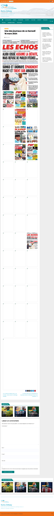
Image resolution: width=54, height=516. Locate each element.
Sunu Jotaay (6, 11)
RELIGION (45, 19)
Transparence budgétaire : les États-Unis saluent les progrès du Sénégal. (47, 40)
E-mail (3, 454)
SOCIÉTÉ (27, 19)
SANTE (14, 19)
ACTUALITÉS (8, 19)
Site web (3, 460)
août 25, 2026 (6, 490)
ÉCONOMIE (20, 19)
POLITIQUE (19, 22)
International (11, 22)
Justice (3, 22)
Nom (3, 447)
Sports (39, 19)
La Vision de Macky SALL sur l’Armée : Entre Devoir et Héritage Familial (10, 395)
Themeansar (21, 513)
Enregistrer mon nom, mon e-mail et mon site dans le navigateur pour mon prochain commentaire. (20, 468)
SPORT (8, 410)
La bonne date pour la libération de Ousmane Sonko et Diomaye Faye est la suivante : (29, 395)
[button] (50, 21)
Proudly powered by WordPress (6, 513)
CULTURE (33, 19)
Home (52, 513)
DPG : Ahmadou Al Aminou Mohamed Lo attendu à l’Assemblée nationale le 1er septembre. (46, 46)
